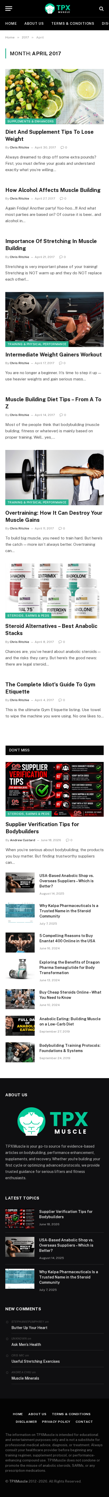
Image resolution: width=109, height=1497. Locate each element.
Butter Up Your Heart (29, 1328)
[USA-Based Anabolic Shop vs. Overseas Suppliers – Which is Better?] (20, 883)
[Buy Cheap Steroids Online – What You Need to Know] (20, 999)
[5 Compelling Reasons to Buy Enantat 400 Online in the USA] (20, 943)
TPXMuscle (18, 1481)
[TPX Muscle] (57, 8)
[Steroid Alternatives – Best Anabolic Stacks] (54, 590)
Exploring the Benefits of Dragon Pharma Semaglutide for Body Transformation (69, 967)
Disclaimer (26, 1422)
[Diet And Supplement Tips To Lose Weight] (54, 96)
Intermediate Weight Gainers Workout (53, 354)
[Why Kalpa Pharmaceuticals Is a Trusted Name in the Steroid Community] (20, 913)
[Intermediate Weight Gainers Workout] (54, 319)
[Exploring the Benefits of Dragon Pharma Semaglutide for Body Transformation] (20, 969)
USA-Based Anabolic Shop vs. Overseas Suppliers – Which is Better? (66, 881)
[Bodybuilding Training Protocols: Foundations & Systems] (20, 1052)
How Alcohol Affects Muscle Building (53, 190)
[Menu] (8, 8)
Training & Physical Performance (36, 344)
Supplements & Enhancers (30, 121)
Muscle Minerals (25, 1378)
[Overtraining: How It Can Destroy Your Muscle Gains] (54, 477)
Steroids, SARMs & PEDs (28, 615)
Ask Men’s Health (26, 1344)
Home (11, 24)
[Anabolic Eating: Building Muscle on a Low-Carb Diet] (20, 1026)
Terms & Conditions (72, 24)
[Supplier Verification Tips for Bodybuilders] (55, 789)
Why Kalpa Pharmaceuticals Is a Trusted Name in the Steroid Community (68, 911)
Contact (84, 1422)
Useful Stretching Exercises (35, 1361)
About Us (34, 24)
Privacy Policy (56, 1422)
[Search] (101, 8)
